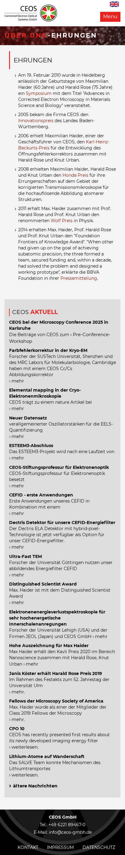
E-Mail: (41, 832)
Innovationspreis (35, 120)
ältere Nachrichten (35, 786)
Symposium (39, 93)
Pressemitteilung (78, 278)
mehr (18, 381)
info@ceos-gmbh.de (70, 832)
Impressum (60, 847)
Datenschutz (99, 847)
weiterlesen (25, 747)
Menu (110, 16)
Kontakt (28, 847)
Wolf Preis (62, 220)
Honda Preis (75, 175)
